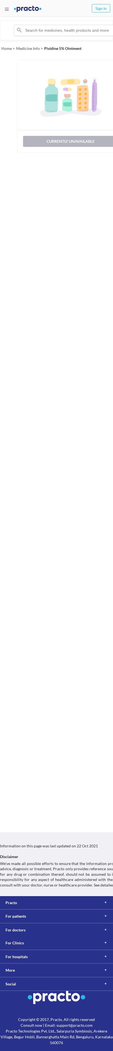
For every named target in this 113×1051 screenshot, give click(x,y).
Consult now (31, 1025)
